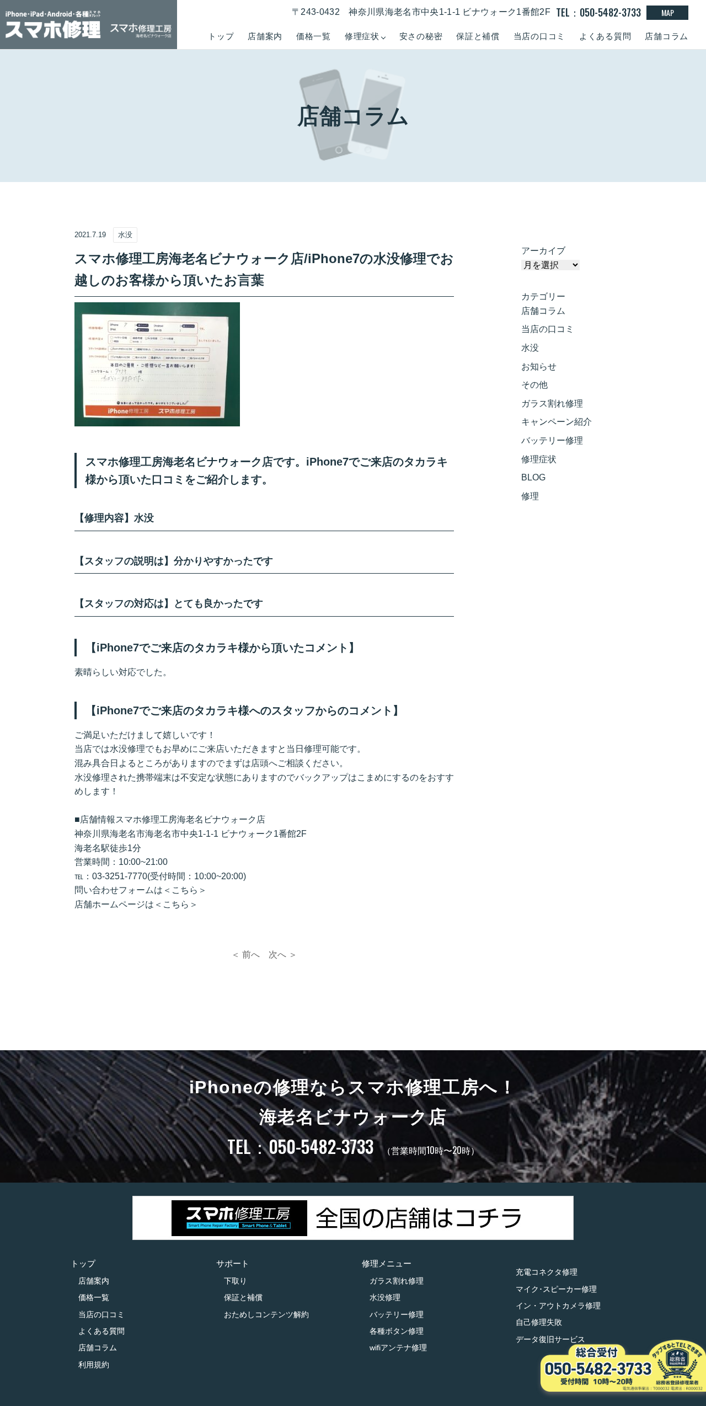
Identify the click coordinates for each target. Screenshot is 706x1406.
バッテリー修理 (552, 440)
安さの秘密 (421, 36)
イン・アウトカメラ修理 (558, 1305)
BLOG (533, 477)
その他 (534, 384)
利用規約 (93, 1364)
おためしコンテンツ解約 (266, 1314)
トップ (221, 36)
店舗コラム (666, 36)
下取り (235, 1280)
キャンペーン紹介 (556, 421)
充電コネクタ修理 (546, 1272)
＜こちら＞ (185, 890)
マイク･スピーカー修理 (556, 1289)
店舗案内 (265, 36)
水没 (530, 347)
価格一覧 (313, 36)
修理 (530, 496)
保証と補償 (478, 36)
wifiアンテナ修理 (398, 1347)
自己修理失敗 (539, 1322)
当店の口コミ (540, 36)
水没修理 (385, 1297)
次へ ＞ (283, 954)
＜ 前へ (245, 954)
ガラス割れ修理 (552, 403)
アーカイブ (543, 250)
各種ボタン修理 (397, 1331)
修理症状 (539, 459)
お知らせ (539, 366)
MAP (667, 12)
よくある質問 (605, 36)
